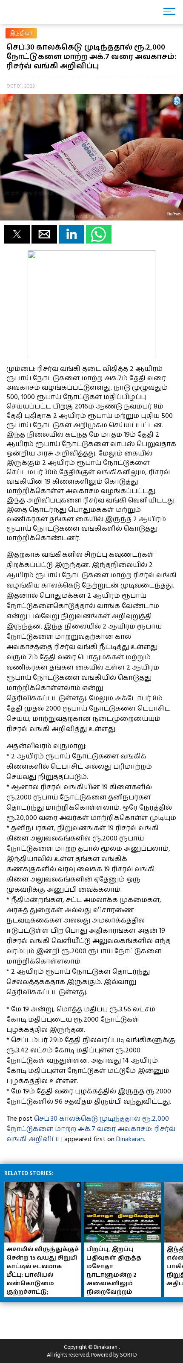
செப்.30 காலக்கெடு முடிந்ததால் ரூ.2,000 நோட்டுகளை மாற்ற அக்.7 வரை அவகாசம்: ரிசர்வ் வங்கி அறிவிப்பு (90, 1129)
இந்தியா (21, 33)
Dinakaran (130, 1139)
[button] (17, 234)
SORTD (128, 1355)
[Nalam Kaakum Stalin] (91, 355)
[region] (68, 1317)
